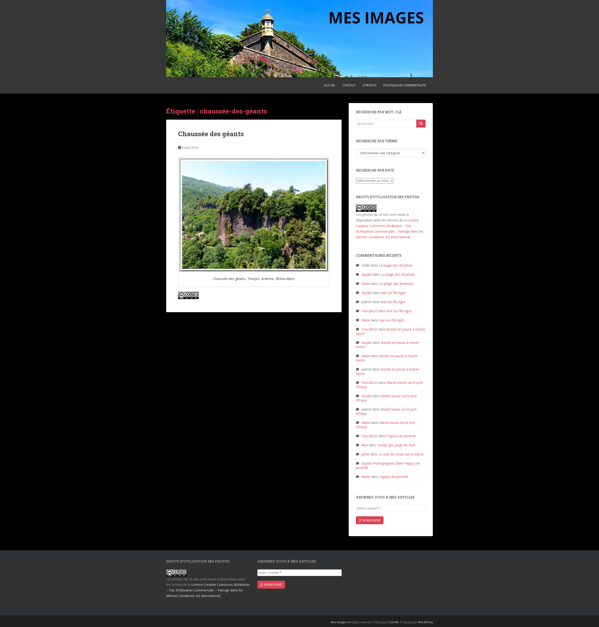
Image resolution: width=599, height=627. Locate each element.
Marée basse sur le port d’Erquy (389, 384)
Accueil (329, 85)
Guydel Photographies (378, 463)
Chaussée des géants (211, 133)
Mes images (339, 622)
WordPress (425, 622)
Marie (366, 283)
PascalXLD (370, 311)
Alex (365, 445)
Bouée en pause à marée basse (390, 331)
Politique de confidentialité (404, 85)
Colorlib (393, 622)
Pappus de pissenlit (401, 436)
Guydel (367, 274)
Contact (349, 85)
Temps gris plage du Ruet (396, 445)
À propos (369, 85)
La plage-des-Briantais (396, 265)
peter (365, 454)
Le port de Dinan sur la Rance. (401, 454)
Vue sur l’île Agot (393, 292)
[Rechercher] (421, 124)
